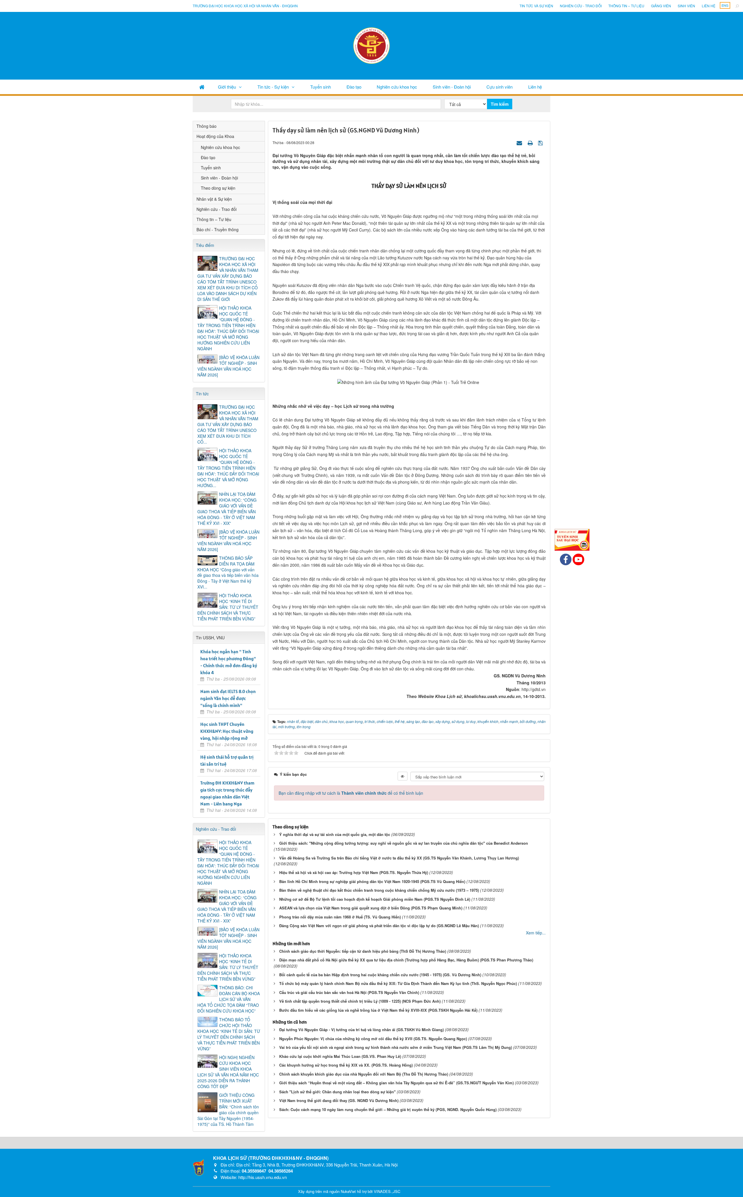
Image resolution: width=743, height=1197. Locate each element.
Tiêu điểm (205, 245)
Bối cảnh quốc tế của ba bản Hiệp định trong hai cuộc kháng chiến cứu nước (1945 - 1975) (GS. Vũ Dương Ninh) (380, 974)
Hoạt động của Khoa (215, 136)
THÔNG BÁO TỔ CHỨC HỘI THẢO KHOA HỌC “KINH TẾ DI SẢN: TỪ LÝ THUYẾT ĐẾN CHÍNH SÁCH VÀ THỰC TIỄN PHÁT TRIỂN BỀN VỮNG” (228, 1034)
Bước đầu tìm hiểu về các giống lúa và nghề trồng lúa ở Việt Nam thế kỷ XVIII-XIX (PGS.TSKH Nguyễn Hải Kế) (378, 1010)
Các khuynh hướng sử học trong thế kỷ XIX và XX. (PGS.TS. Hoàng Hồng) (346, 1065)
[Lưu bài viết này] (541, 142)
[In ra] (531, 142)
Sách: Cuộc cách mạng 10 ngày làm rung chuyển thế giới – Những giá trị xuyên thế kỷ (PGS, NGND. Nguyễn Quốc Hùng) (388, 1109)
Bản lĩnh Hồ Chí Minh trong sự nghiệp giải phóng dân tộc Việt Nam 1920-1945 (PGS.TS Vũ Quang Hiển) (372, 881)
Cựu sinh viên (499, 87)
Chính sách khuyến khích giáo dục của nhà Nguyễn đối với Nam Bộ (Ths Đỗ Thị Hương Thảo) (363, 1074)
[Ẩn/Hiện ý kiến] (402, 776)
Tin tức (202, 393)
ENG (725, 5)
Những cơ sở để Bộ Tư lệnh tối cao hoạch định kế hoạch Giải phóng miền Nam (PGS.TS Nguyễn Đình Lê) (374, 899)
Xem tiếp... (536, 933)
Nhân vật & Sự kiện (214, 199)
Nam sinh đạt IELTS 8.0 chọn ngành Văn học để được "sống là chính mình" (228, 698)
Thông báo (206, 126)
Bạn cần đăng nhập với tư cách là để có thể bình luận (351, 793)
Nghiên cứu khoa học (397, 87)
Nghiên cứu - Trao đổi (581, 5)
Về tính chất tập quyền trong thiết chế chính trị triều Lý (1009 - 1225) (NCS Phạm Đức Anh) (360, 1001)
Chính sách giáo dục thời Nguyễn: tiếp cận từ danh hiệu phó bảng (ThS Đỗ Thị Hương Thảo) (362, 951)
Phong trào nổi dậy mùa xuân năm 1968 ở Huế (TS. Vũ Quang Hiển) (340, 917)
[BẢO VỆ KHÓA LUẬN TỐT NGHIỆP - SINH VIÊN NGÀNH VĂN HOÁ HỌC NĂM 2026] (228, 366)
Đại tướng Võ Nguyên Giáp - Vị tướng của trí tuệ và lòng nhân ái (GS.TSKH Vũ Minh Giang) (361, 1029)
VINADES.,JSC (387, 1191)
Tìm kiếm (499, 104)
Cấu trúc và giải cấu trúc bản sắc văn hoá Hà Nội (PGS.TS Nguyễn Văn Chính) (349, 992)
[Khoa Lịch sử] (371, 45)
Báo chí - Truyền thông (217, 229)
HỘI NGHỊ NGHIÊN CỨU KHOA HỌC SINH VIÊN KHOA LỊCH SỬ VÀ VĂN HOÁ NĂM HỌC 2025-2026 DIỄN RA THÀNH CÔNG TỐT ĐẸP (228, 1071)
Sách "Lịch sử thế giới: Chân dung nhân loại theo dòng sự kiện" (337, 1091)
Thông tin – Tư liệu (626, 5)
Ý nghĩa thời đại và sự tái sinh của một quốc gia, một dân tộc (334, 834)
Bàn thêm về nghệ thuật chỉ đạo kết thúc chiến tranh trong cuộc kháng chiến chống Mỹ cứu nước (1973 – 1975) (379, 890)
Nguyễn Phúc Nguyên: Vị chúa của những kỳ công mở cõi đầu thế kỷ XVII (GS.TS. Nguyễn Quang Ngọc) (373, 1038)
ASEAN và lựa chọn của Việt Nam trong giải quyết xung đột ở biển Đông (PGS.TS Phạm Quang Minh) (370, 908)
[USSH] (198, 1167)
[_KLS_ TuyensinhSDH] (572, 539)
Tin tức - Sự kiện (273, 87)
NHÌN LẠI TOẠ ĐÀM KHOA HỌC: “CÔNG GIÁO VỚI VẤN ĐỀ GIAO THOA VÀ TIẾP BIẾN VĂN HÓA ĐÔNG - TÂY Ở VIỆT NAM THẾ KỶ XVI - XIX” (227, 508)
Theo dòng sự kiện (218, 188)
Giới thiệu (227, 87)
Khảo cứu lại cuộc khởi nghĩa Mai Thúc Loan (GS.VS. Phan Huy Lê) (340, 1056)
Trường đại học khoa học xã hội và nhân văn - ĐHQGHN (245, 5)
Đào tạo (354, 87)
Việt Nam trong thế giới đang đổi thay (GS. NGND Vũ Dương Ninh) (338, 1100)
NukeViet (348, 1191)
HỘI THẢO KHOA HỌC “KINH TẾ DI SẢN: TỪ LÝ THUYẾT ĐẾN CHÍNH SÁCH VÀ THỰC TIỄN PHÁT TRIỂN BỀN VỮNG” (227, 607)
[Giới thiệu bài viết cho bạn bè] (520, 142)
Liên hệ (708, 5)
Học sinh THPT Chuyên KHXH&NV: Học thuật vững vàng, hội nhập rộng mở (226, 731)
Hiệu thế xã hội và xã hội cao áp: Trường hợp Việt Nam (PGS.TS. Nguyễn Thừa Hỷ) (353, 872)
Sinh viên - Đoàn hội (452, 87)
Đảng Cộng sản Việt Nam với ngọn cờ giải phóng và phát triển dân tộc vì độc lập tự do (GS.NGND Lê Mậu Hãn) (379, 925)
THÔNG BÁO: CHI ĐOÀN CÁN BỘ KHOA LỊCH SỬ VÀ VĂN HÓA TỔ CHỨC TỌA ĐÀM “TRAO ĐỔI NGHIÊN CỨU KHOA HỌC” (228, 999)
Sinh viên (686, 5)
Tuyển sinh (320, 87)
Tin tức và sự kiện (536, 5)
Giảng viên (661, 5)
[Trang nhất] (202, 87)
